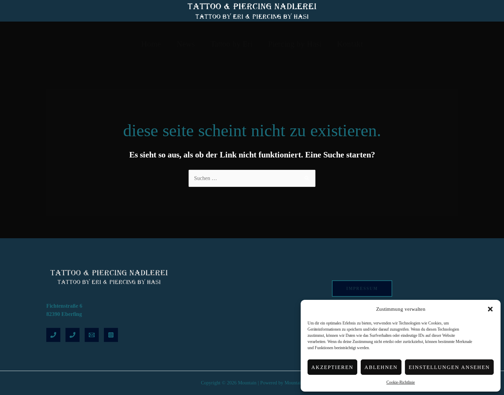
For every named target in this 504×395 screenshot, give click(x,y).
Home (151, 44)
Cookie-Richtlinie (400, 382)
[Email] (92, 335)
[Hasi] (72, 335)
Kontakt (350, 44)
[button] (490, 309)
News (186, 44)
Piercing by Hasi (294, 44)
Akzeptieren (332, 367)
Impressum (362, 288)
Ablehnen (381, 367)
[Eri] (53, 335)
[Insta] (111, 335)
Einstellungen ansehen (449, 367)
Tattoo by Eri (231, 44)
